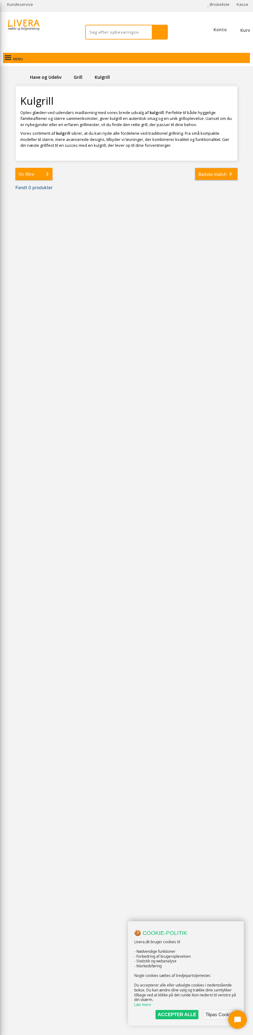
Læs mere (142, 1004)
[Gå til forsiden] (21, 77)
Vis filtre (26, 174)
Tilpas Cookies (220, 1014)
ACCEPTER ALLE (177, 1014)
